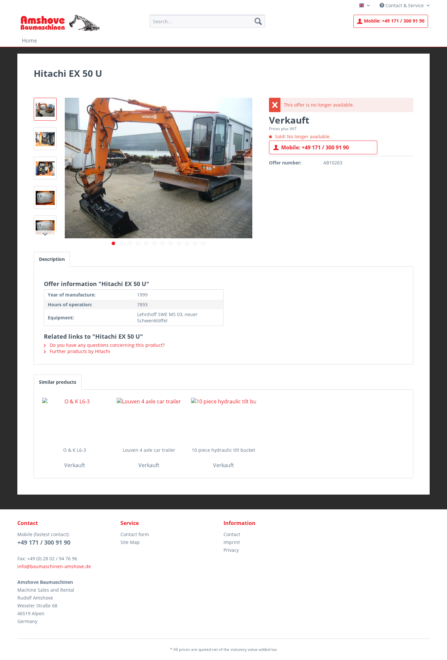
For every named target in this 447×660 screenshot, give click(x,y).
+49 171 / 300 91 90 (394, 21)
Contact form (134, 534)
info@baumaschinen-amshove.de (54, 566)
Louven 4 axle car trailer (149, 450)
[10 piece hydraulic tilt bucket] (223, 421)
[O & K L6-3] (74, 421)
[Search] (258, 21)
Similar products (57, 382)
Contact (232, 534)
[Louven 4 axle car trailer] (149, 421)
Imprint (232, 542)
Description (52, 259)
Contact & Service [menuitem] (404, 5)
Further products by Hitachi (79, 351)
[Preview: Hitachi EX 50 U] (45, 109)
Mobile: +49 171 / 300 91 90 (315, 147)
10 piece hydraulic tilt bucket (223, 450)
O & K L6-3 (74, 450)
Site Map (130, 542)
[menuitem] (207, 21)
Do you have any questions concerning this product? (106, 345)
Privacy (231, 550)
